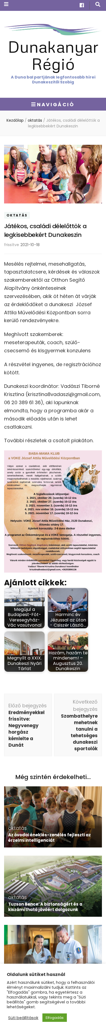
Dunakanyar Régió (53, 54)
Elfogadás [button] (55, 1017)
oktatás (17, 215)
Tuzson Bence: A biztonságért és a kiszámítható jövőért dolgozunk (45, 906)
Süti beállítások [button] (23, 1017)
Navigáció (55, 104)
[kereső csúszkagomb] (97, 4)
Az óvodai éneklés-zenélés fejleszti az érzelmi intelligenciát (49, 837)
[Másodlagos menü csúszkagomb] (6, 4)
